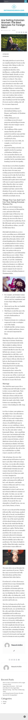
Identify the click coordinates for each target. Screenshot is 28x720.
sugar (4, 703)
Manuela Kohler (17, 645)
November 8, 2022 (6, 30)
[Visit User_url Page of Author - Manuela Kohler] (14, 651)
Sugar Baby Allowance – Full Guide (12, 686)
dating (13, 30)
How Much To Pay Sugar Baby (11, 688)
